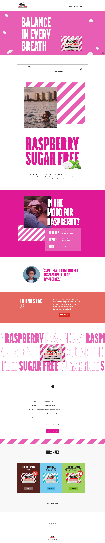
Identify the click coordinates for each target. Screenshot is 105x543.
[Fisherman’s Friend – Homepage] (22, 5)
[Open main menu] (86, 6)
